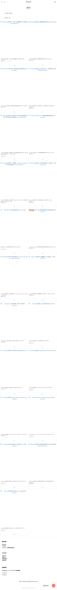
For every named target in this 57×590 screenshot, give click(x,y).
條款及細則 (4, 558)
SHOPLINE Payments (31, 588)
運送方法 (4, 557)
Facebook (4, 574)
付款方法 (4, 555)
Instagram (4, 572)
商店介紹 (4, 544)
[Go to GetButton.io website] (53, 588)
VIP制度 (4, 546)
